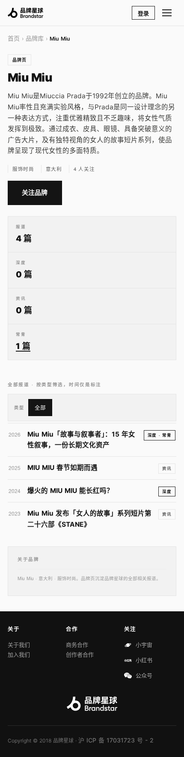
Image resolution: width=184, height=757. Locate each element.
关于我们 (19, 644)
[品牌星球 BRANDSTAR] (25, 13)
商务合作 (77, 644)
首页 (14, 38)
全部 (40, 408)
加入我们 (19, 654)
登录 (143, 13)
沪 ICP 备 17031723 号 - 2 (116, 740)
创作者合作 (80, 654)
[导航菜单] (167, 13)
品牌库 (35, 38)
